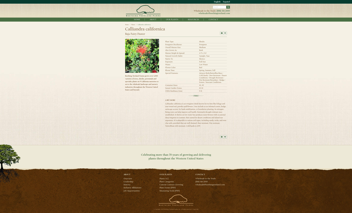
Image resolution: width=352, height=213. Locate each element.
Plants (133, 24)
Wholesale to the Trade (205, 178)
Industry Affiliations (132, 187)
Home (137, 19)
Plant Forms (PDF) (168, 187)
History (127, 184)
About (153, 19)
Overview (128, 178)
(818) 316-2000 (223, 11)
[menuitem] (137, 19)
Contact (213, 19)
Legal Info (195, 209)
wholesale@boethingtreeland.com (214, 13)
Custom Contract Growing (171, 184)
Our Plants (172, 19)
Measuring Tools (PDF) (170, 191)
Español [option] (226, 2)
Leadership (128, 181)
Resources (193, 19)
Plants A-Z (164, 178)
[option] (226, 1)
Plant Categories (167, 181)
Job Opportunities (132, 191)
